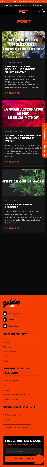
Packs (5, 361)
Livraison (7, 390)
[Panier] (43, 11)
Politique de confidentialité (16, 394)
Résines (7, 347)
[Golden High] (23, 303)
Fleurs (6, 342)
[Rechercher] (40, 11)
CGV (5, 385)
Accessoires (9, 351)
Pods (5, 356)
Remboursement (11, 399)
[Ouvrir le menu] (4, 11)
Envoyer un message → (16, 427)
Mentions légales (11, 380)
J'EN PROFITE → (23, 458)
